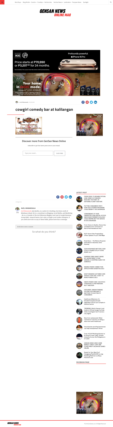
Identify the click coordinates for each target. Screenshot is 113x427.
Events (33, 2)
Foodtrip (39, 2)
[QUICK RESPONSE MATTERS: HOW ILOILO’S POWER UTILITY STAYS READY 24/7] (79, 251)
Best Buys (18, 2)
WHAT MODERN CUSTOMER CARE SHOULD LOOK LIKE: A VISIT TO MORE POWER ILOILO (94, 275)
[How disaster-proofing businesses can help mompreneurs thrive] (79, 328)
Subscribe (59, 153)
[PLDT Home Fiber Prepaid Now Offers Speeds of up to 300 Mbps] (79, 235)
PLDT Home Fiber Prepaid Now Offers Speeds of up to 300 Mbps (94, 234)
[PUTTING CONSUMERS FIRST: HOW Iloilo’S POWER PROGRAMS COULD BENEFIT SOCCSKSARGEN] (79, 208)
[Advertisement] (56, 33)
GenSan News (58, 2)
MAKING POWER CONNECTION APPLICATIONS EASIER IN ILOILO (94, 268)
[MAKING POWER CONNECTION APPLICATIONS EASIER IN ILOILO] (79, 268)
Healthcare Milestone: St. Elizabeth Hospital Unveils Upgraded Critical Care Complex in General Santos (94, 301)
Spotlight (85, 2)
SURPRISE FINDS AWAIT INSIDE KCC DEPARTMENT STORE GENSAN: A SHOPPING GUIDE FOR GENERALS (94, 259)
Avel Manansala (24, 102)
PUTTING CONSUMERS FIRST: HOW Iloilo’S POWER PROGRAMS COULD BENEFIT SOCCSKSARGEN (94, 207)
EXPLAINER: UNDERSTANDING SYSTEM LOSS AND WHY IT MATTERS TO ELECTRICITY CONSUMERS (93, 292)
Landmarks (67, 2)
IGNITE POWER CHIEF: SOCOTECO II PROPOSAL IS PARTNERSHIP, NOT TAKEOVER (94, 283)
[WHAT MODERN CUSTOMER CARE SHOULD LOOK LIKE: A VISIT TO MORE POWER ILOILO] (79, 276)
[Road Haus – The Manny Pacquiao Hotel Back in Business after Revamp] (79, 243)
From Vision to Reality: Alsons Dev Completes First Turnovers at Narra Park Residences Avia (95, 226)
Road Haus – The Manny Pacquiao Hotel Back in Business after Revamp (95, 242)
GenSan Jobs (48, 2)
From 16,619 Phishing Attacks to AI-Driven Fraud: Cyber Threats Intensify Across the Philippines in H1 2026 (94, 336)
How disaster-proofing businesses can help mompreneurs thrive (95, 327)
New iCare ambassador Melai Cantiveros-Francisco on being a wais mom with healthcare (94, 319)
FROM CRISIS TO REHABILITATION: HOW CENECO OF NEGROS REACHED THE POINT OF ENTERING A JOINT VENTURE (95, 199)
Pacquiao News (76, 2)
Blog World (26, 2)
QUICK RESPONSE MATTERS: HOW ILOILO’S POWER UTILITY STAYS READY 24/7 (94, 250)
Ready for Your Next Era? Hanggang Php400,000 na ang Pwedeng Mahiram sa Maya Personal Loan (93, 354)
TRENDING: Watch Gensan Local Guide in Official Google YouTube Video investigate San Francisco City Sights (94, 311)
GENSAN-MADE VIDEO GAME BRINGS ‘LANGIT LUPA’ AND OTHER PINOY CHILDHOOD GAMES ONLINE (94, 345)
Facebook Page (82, 362)
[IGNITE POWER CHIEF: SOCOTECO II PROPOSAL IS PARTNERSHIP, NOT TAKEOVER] (79, 284)
